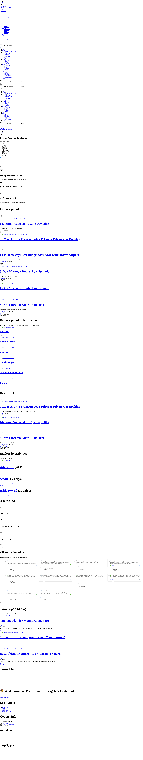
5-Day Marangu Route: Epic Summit (24, 271)
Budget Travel (6, 32)
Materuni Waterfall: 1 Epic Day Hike (24, 223)
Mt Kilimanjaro (7, 17)
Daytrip (5, 19)
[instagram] (2, 4)
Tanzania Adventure (5, 737)
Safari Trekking (5, 740)
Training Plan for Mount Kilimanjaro (25, 620)
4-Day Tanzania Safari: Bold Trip (22, 304)
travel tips (4, 613)
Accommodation (7, 20)
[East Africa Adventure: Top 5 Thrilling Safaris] (12, 648)
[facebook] (2, 1)
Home (3, 49)
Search (1, 169)
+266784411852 (3, 6)
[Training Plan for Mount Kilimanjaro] (10, 615)
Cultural (5, 31)
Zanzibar (6, 22)
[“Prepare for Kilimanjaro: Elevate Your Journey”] (12, 632)
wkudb (1, 625)
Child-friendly (6, 30)
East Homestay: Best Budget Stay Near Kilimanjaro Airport (39, 255)
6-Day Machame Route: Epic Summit (24, 288)
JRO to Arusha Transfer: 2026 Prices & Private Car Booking (40, 239)
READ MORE (2, 630)
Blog (3, 34)
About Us (6, 36)
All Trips (3, 50)
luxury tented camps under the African (103, 695)
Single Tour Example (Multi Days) (10, 51)
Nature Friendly (7, 29)
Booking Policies (7, 39)
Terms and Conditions (8, 41)
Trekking (6, 26)
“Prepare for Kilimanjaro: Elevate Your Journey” (32, 637)
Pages (3, 35)
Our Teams (6, 37)
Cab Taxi (6, 21)
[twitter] (2, 3)
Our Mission (6, 38)
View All (1, 462)
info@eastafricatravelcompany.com (6, 7)
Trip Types (4, 28)
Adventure (6, 25)
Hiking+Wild (6, 24)
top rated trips (12, 213)
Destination (4, 52)
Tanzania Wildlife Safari (8, 18)
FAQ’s (5, 40)
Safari (4, 479)
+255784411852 (5, 723)
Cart (3, 9)
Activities (4, 23)
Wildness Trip (6, 27)
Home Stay (6, 33)
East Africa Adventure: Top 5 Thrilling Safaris (30, 653)
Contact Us (4, 42)
